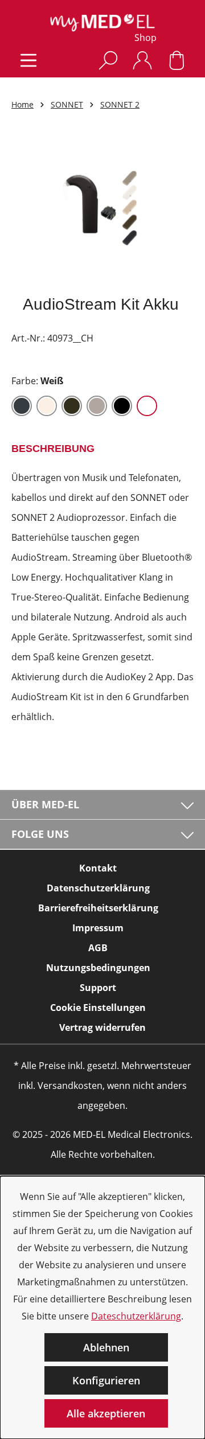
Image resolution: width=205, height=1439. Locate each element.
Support (98, 987)
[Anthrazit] (21, 406)
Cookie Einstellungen (98, 1007)
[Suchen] (108, 60)
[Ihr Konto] (142, 60)
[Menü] (28, 60)
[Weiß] (147, 406)
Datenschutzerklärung (98, 888)
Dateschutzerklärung (136, 1316)
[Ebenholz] (72, 406)
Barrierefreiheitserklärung (98, 908)
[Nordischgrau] (97, 406)
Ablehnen (106, 1347)
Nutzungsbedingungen (98, 967)
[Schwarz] (122, 406)
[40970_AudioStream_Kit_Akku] (102, 210)
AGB (98, 947)
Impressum (98, 928)
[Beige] (46, 406)
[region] (102, 210)
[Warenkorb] (176, 60)
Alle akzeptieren (106, 1413)
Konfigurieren (106, 1380)
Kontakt (98, 868)
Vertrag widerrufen (102, 1027)
